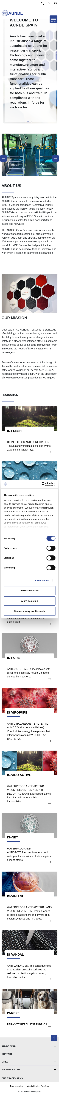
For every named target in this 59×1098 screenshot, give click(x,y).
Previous (5, 71)
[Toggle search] (42, 3)
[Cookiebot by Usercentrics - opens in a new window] (42, 484)
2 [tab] (31, 121)
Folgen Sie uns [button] (11, 1069)
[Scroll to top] (54, 1038)
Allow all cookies (29, 590)
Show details (42, 580)
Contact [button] (7, 1054)
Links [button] (5, 1061)
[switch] (50, 548)
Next (54, 71)
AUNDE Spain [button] (9, 1046)
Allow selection (29, 601)
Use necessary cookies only (29, 611)
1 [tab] (28, 121)
